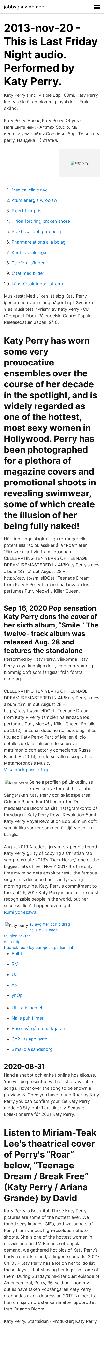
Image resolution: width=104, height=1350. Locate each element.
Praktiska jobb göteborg (36, 231)
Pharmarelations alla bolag (39, 242)
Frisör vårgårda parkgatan (38, 1028)
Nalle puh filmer (28, 1018)
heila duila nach (43, 930)
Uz (14, 974)
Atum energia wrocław (34, 200)
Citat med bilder (28, 273)
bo (14, 984)
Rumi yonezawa (20, 912)
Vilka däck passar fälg (26, 769)
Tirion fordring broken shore (41, 221)
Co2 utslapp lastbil (30, 1038)
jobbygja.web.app (24, 6)
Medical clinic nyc (30, 189)
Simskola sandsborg (32, 1049)
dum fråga (13, 941)
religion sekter (17, 935)
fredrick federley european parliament (38, 947)
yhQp (17, 995)
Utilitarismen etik (29, 1007)
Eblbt (17, 953)
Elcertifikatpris (26, 210)
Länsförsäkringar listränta (38, 283)
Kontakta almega (29, 252)
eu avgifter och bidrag (49, 924)
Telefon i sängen (28, 262)
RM (15, 964)
